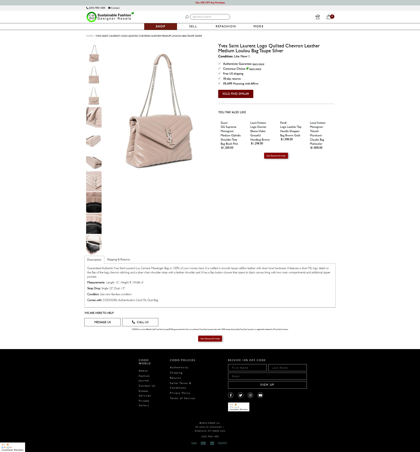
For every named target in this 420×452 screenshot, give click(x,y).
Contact (115, 7)
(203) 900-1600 (96, 7)
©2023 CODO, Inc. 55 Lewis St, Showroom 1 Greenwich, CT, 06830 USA (210, 427)
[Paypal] (223, 443)
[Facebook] (230, 395)
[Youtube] (260, 395)
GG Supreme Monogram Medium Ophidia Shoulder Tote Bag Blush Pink (231, 135)
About (143, 370)
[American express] (212, 443)
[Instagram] (250, 395)
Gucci (224, 123)
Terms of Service (182, 398)
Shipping (176, 372)
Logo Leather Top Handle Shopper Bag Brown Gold (290, 131)
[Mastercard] (203, 443)
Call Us (142, 322)
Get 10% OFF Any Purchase (210, 2)
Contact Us (147, 385)
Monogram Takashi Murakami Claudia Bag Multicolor (317, 135)
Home (89, 35)
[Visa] (194, 443)
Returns (175, 377)
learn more (258, 63)
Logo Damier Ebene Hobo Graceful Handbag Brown (260, 133)
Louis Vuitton (258, 123)
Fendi (283, 123)
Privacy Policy (180, 393)
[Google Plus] (240, 395)
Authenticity (179, 367)
